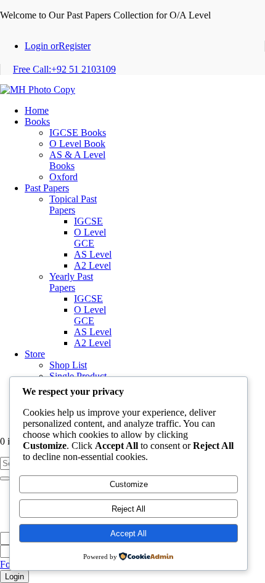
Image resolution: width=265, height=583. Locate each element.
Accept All (128, 533)
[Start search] (5, 478)
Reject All (128, 509)
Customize (129, 484)
